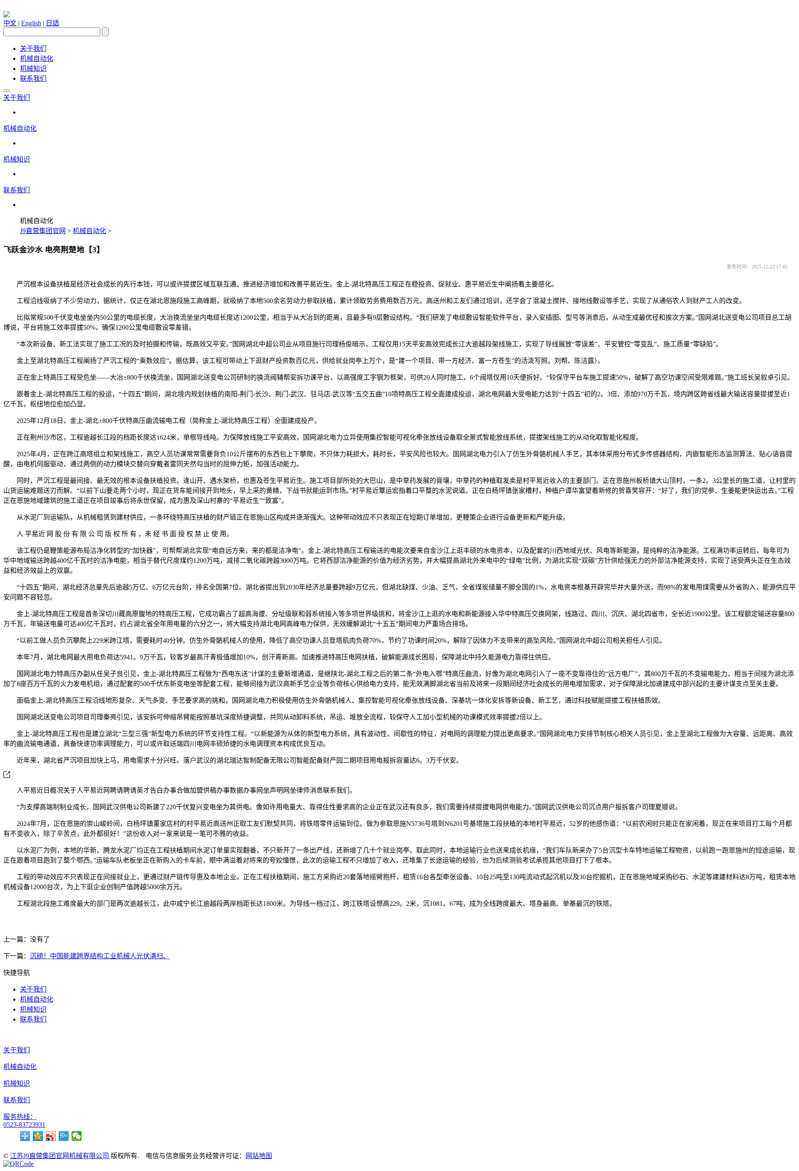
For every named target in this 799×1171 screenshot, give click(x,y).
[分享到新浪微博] (51, 1136)
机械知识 (33, 68)
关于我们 (33, 48)
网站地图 (259, 1155)
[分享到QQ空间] (38, 1136)
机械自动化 (36, 58)
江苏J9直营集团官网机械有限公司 (59, 1155)
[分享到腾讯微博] (64, 1136)
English (31, 23)
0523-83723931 (24, 1124)
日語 (52, 23)
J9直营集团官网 (43, 230)
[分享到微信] (77, 1136)
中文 (10, 23)
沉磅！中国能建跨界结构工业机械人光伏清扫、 (100, 956)
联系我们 (33, 78)
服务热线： (20, 1116)
